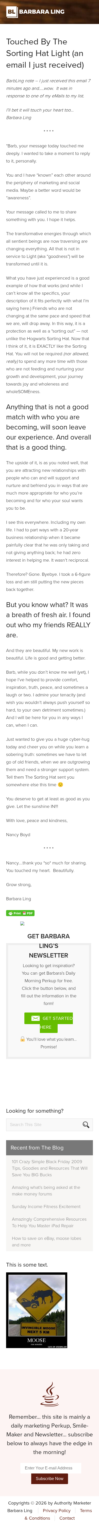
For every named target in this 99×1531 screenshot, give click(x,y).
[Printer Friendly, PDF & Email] (20, 913)
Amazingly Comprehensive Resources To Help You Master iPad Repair (49, 1222)
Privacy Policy (57, 1510)
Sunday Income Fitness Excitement (46, 1206)
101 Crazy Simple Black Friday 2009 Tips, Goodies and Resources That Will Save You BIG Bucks (50, 1168)
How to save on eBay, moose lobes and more (46, 1242)
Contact (67, 1518)
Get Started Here (56, 1023)
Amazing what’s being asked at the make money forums (46, 1191)
